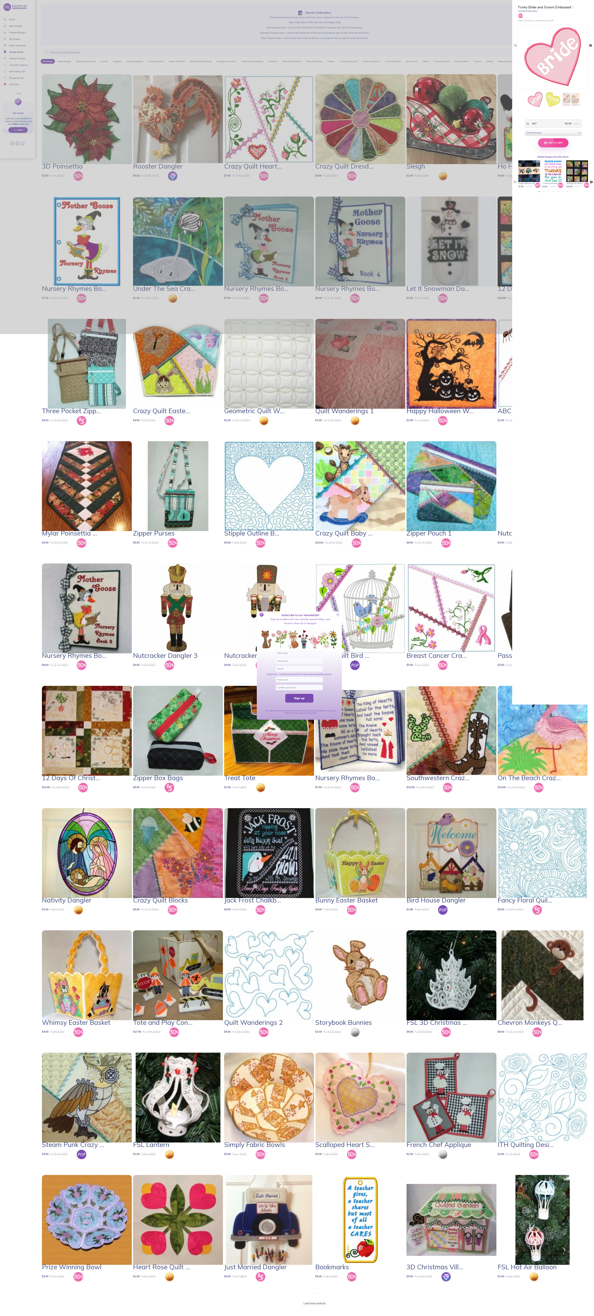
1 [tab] (539, 191)
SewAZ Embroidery (528, 11)
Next (590, 45)
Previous (515, 45)
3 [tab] (548, 191)
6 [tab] (562, 191)
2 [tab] (543, 191)
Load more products (314, 1303)
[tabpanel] (529, 174)
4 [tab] (553, 191)
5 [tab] (557, 191)
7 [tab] (567, 191)
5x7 (534, 123)
